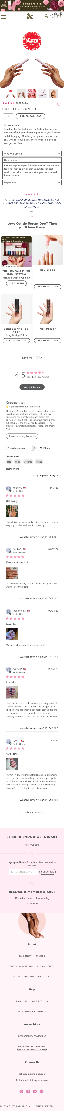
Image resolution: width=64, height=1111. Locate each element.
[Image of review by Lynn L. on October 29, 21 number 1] (12, 764)
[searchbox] (18, 448)
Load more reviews (32, 812)
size (9, 461)
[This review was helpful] (50, 598)
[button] (32, 1049)
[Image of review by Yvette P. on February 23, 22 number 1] (12, 692)
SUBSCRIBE (47, 872)
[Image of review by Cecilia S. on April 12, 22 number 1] (12, 573)
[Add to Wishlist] (59, 104)
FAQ (18, 1001)
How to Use (10, 159)
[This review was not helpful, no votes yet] (55, 537)
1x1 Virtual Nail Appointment (32, 1080)
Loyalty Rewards (23, 976)
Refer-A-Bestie (32, 844)
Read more (52, 716)
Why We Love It (13, 153)
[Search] (46, 15)
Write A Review (32, 387)
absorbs (28, 461)
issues (39, 461)
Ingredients (10, 182)
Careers (40, 956)
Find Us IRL (44, 976)
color (17, 461)
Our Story (25, 956)
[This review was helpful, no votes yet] (50, 537)
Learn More (32, 903)
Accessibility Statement (32, 1011)
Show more (12, 468)
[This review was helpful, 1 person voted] (50, 656)
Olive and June (18, 1106)
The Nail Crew (45, 966)
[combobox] (44, 475)
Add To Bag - (49, 286)
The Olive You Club (21, 966)
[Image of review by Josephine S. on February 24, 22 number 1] (12, 634)
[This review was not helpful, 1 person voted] (55, 656)
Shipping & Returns (36, 1001)
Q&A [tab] (39, 357)
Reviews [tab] (27, 357)
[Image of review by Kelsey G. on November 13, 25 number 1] (12, 511)
